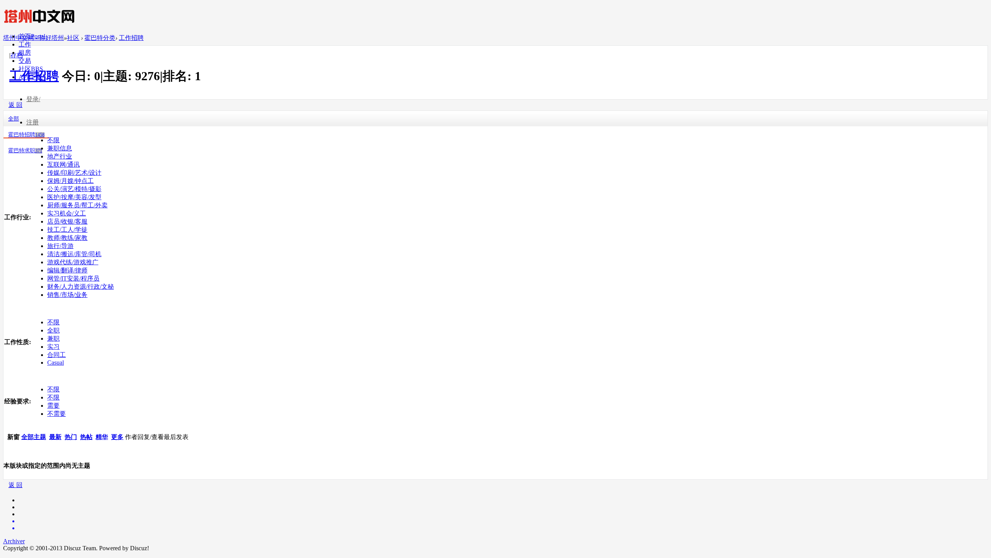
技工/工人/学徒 (67, 229)
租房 (25, 52)
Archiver (14, 541)
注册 (32, 122)
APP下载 (31, 77)
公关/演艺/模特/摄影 (74, 189)
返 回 (15, 485)
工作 (25, 44)
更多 (117, 437)
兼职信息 (59, 148)
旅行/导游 (60, 246)
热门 (71, 437)
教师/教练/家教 (67, 237)
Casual (55, 362)
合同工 (56, 354)
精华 (102, 437)
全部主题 (33, 437)
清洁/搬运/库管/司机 (74, 254)
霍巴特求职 (25, 150)
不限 (53, 140)
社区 (31, 68)
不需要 (56, 413)
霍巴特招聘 (26, 135)
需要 (53, 405)
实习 (53, 346)
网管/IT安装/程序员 (73, 278)
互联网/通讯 (63, 164)
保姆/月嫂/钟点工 (70, 180)
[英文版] (503, 521)
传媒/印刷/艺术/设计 (74, 172)
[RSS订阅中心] (503, 528)
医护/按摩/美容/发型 (74, 197)
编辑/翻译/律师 (67, 270)
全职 (53, 330)
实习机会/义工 (66, 213)
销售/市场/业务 (67, 294)
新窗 (13, 437)
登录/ (33, 99)
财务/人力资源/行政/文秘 (80, 286)
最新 (55, 437)
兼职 (53, 338)
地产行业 (59, 156)
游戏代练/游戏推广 (72, 262)
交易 (25, 60)
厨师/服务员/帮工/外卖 (77, 205)
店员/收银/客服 (67, 221)
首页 (32, 36)
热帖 (86, 437)
